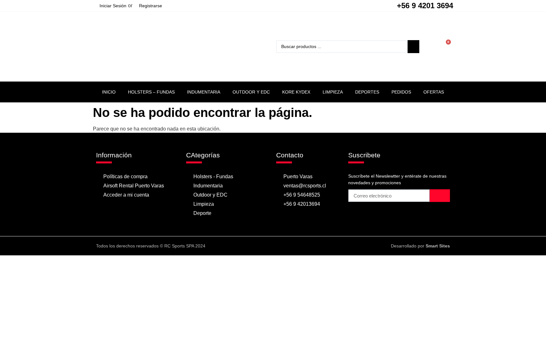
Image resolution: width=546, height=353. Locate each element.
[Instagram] (279, 246)
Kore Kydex (296, 91)
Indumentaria (203, 91)
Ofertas (433, 91)
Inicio (109, 91)
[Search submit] (413, 46)
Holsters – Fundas (151, 91)
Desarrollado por (420, 245)
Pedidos (401, 91)
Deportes (367, 91)
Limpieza (333, 91)
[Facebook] (267, 246)
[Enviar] (440, 195)
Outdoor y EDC (251, 91)
